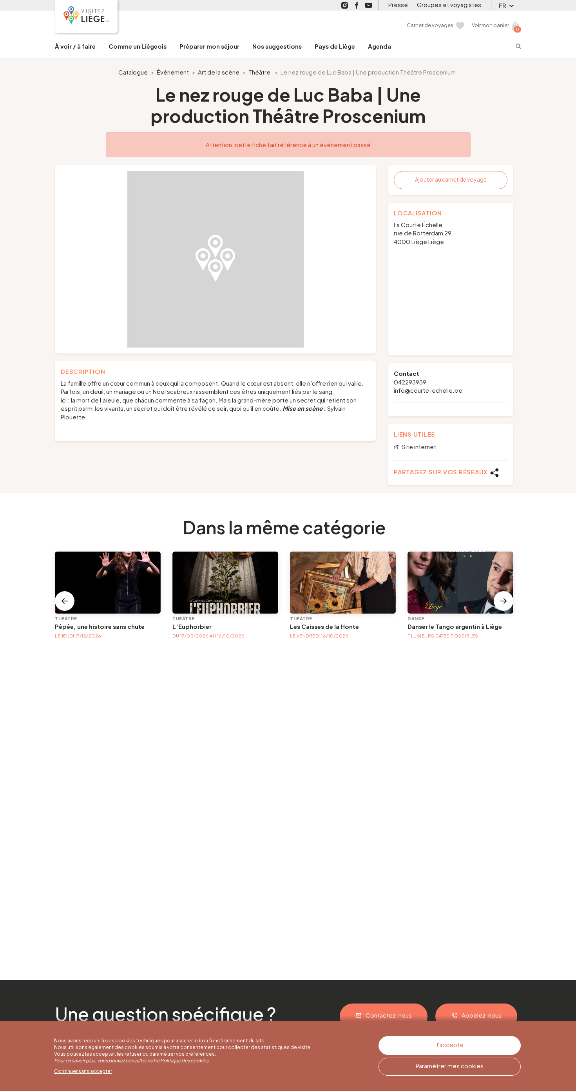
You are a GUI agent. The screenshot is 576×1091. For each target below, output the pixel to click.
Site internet (418, 447)
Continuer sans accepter (83, 1071)
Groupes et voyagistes (449, 4)
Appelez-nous (482, 1015)
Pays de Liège (335, 46)
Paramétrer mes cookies (450, 1065)
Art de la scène (218, 72)
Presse (398, 4)
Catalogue (133, 72)
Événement (173, 72)
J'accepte (450, 1044)
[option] (215, 259)
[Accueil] (86, 16)
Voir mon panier (490, 25)
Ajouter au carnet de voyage (451, 179)
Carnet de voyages (430, 25)
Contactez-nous (389, 1015)
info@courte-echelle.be (428, 390)
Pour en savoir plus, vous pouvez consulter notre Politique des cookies (131, 1061)
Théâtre (259, 72)
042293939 (410, 382)
